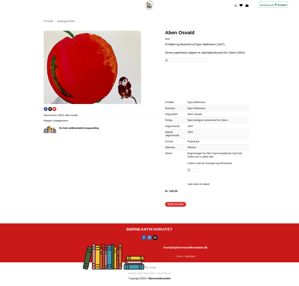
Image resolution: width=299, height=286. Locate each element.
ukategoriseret (66, 21)
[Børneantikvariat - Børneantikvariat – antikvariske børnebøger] (149, 5)
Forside (48, 21)
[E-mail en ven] (50, 109)
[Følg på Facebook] (143, 237)
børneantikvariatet (149, 229)
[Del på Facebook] (46, 109)
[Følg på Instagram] (149, 237)
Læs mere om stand (198, 184)
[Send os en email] (155, 237)
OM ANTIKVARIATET (158, 15)
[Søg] (235, 6)
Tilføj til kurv (176, 204)
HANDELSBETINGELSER (196, 15)
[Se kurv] (247, 5)
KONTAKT (177, 15)
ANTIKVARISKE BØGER (117, 15)
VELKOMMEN (96, 15)
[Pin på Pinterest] (54, 109)
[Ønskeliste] (241, 5)
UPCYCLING (139, 15)
